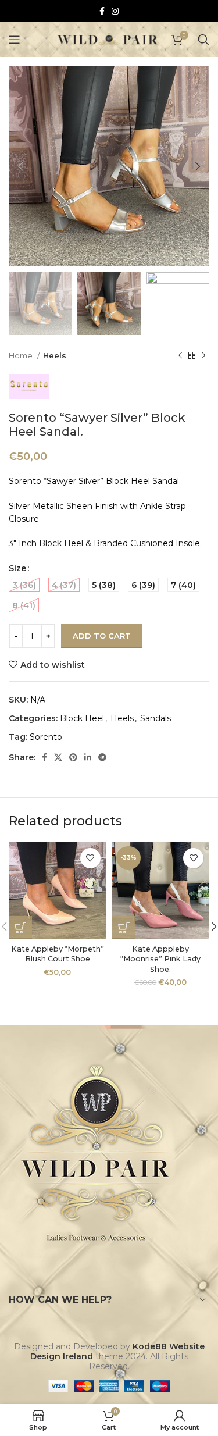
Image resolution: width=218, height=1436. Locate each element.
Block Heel (82, 718)
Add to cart (102, 635)
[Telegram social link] (102, 757)
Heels (54, 355)
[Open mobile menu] (14, 39)
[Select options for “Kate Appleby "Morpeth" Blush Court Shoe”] (20, 927)
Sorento (46, 737)
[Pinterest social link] (73, 757)
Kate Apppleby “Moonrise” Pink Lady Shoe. (160, 959)
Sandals (155, 718)
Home (21, 355)
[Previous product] (180, 356)
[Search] (203, 39)
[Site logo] (108, 39)
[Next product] (203, 356)
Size (17, 568)
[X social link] (58, 757)
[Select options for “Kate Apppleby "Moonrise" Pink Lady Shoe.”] (123, 927)
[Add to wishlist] (90, 858)
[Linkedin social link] (88, 757)
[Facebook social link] (102, 11)
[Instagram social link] (115, 11)
